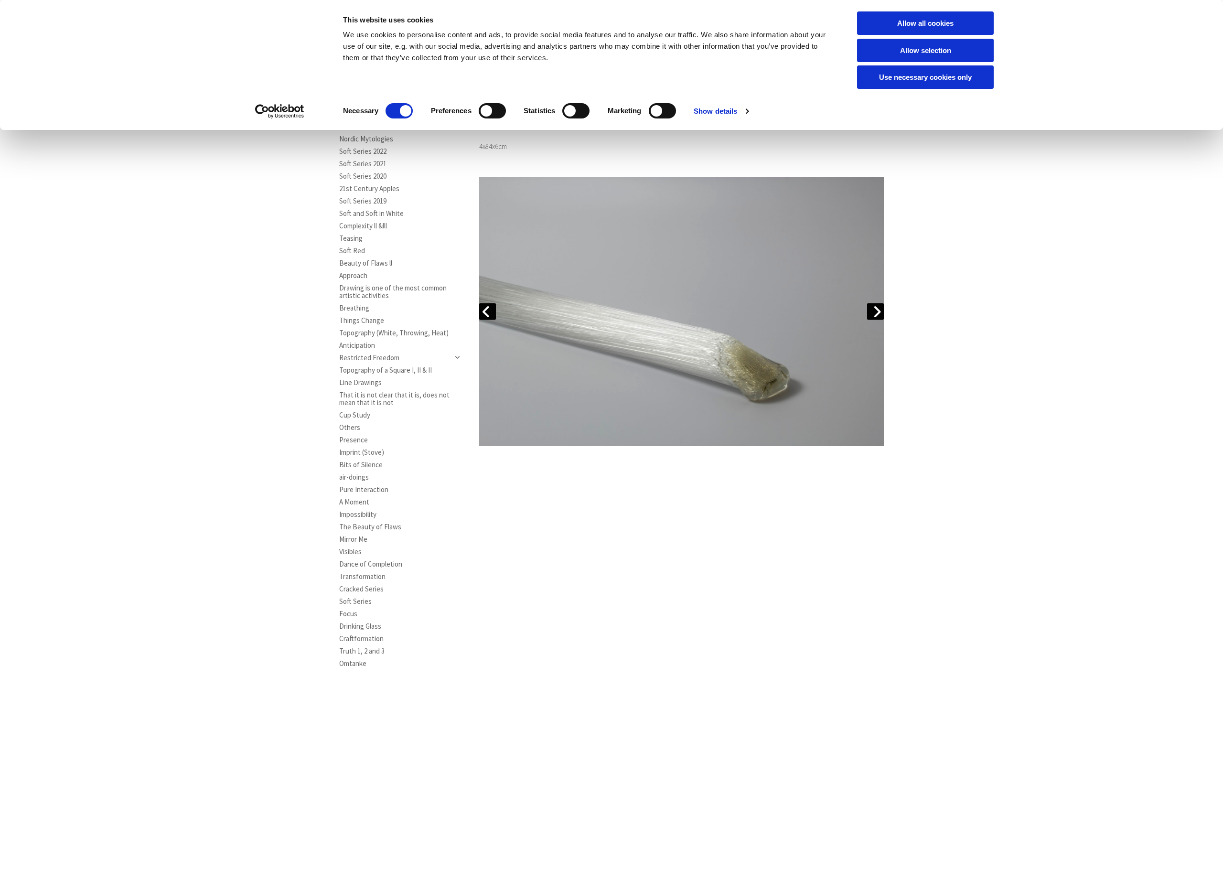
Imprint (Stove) (361, 452)
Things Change (361, 320)
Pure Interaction (363, 490)
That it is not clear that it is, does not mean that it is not (394, 399)
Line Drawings (360, 382)
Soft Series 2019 (362, 201)
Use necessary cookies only (925, 77)
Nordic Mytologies (366, 139)
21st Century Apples (369, 189)
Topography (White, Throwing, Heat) (394, 333)
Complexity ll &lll (363, 226)
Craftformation (361, 639)
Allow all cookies (925, 23)
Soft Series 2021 (362, 164)
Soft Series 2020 (362, 176)
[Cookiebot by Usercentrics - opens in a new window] (280, 111)
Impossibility (357, 514)
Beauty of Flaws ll (365, 263)
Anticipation (357, 345)
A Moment (354, 502)
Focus (348, 614)
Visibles (350, 552)
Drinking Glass (360, 626)
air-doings (354, 477)
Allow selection (925, 50)
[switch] (492, 110)
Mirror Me (353, 539)
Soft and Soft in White (371, 213)
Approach (353, 275)
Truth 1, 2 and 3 (362, 651)
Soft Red (352, 251)
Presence (353, 440)
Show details (715, 111)
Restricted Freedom (369, 358)
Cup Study (354, 415)
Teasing (351, 238)
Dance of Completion (370, 564)
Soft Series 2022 (362, 151)
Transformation (362, 576)
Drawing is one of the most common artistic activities (393, 292)
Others (349, 427)
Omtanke (352, 663)
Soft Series (355, 601)
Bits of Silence (361, 465)
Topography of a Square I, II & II (385, 370)
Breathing (354, 308)
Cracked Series (361, 589)
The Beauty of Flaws (370, 527)
